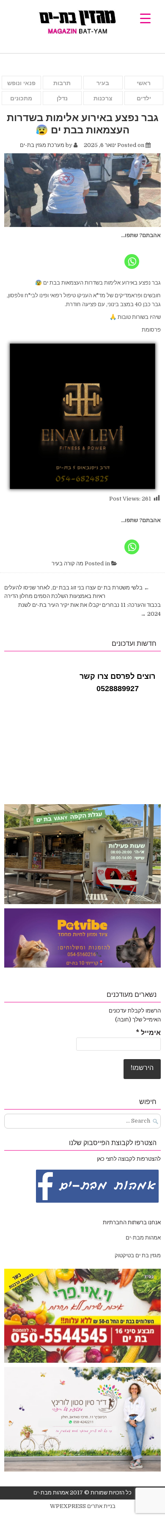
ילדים (144, 98)
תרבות (62, 83)
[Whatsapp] (131, 255)
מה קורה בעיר (67, 563)
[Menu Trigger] (145, 18)
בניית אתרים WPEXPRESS (83, 1506)
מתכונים (21, 98)
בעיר (102, 83)
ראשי (144, 83)
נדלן (62, 98)
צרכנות (103, 98)
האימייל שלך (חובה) (138, 1019)
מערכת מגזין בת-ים (42, 145)
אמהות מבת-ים (142, 1237)
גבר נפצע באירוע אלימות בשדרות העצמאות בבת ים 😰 (83, 123)
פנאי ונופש (21, 83)
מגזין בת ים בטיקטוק (138, 1255)
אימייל (148, 1033)
